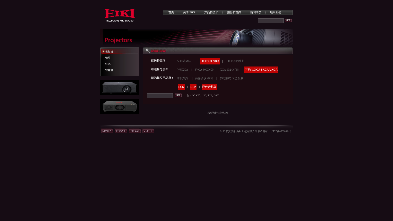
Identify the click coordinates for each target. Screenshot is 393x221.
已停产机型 (209, 86)
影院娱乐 (183, 78)
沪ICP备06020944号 (281, 131)
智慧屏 (109, 70)
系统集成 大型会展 (231, 78)
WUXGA (182, 69)
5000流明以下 (185, 61)
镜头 (108, 57)
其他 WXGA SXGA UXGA (261, 69)
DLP (193, 86)
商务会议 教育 (204, 78)
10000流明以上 (234, 61)
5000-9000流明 (210, 61)
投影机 (109, 51)
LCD (181, 86)
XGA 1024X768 (229, 69)
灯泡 (108, 63)
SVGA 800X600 (203, 69)
